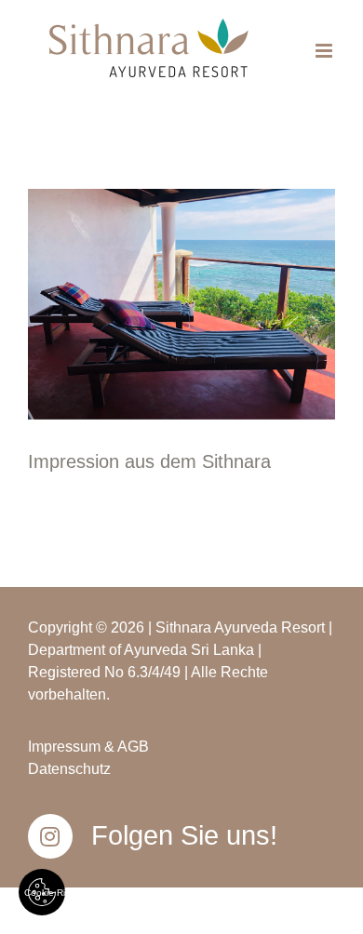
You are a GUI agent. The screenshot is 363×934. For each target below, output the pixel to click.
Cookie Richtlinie (44, 892)
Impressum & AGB (88, 746)
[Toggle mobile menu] (325, 50)
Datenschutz (69, 769)
